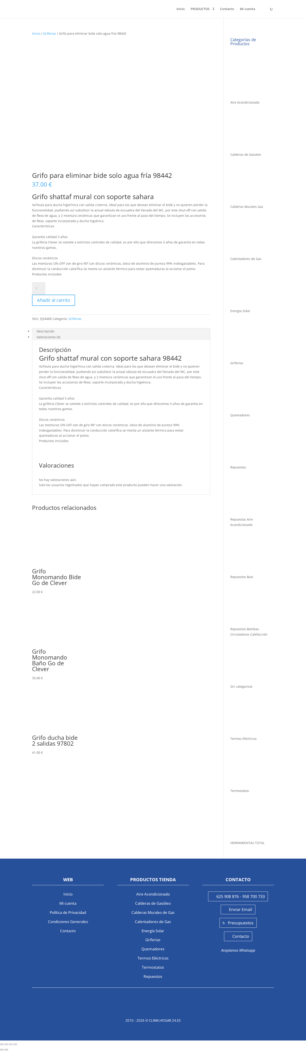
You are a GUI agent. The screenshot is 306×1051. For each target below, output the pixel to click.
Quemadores (152, 948)
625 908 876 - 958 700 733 (240, 896)
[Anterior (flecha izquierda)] (2, 1049)
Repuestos (153, 976)
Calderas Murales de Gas (153, 912)
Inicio (181, 9)
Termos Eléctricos (153, 958)
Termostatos (153, 967)
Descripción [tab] (45, 331)
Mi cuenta (247, 9)
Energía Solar (153, 930)
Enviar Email (240, 909)
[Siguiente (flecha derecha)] (6, 1049)
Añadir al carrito (53, 300)
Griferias (49, 33)
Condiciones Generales (68, 921)
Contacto (227, 9)
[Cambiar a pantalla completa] (6, 1044)
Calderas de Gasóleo (153, 903)
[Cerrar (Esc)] (15, 1044)
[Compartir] (11, 1044)
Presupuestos (241, 922)
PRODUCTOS (200, 9)
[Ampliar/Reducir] (2, 1044)
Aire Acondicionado (153, 894)
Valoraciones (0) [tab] (48, 337)
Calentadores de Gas (153, 921)
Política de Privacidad (68, 912)
